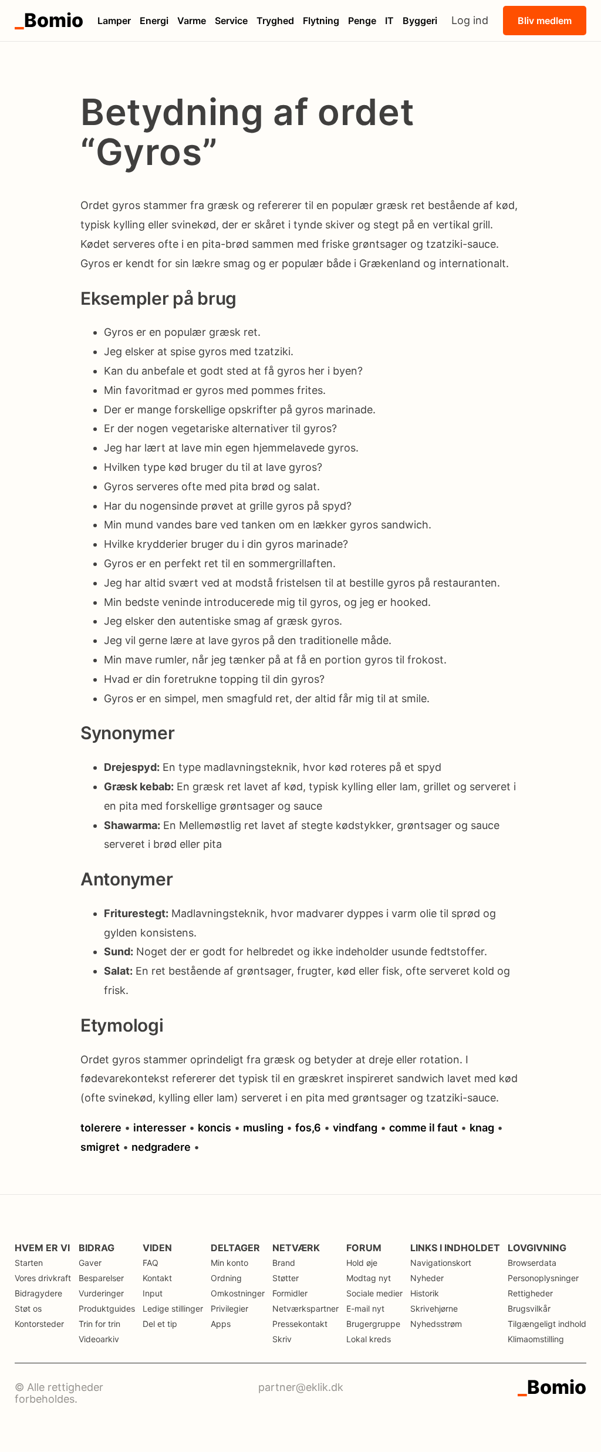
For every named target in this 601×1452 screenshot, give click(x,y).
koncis (214, 1127)
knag (482, 1127)
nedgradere (161, 1147)
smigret (100, 1147)
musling (263, 1127)
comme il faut (423, 1127)
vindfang (355, 1127)
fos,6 (308, 1127)
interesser (159, 1127)
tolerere (100, 1127)
